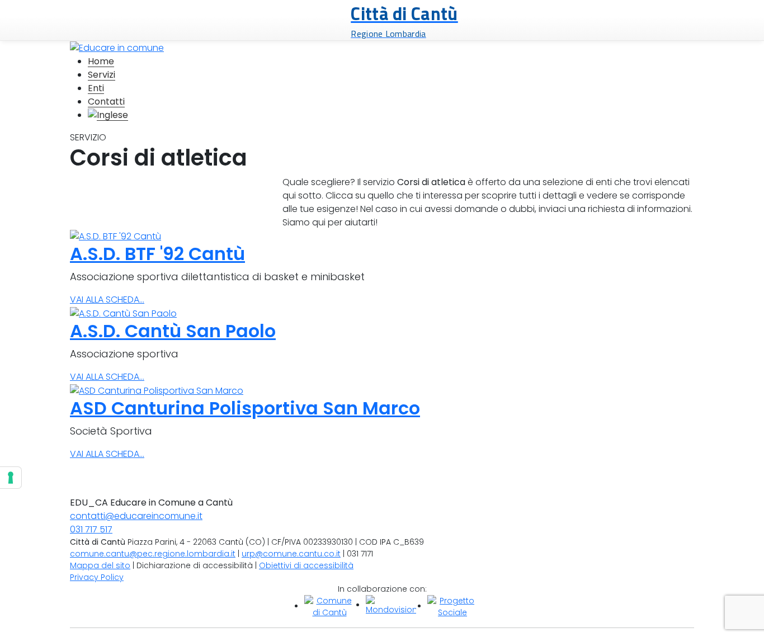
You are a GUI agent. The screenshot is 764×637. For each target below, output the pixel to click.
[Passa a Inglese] (108, 114)
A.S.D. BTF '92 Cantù (157, 253)
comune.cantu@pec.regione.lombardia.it (152, 553)
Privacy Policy (97, 577)
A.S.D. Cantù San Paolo (173, 330)
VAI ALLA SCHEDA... (107, 299)
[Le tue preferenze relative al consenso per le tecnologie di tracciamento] (10, 477)
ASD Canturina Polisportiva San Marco (245, 408)
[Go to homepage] (117, 47)
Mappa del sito (100, 565)
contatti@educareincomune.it (136, 515)
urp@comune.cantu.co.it (291, 553)
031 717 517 (91, 529)
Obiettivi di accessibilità (306, 565)
